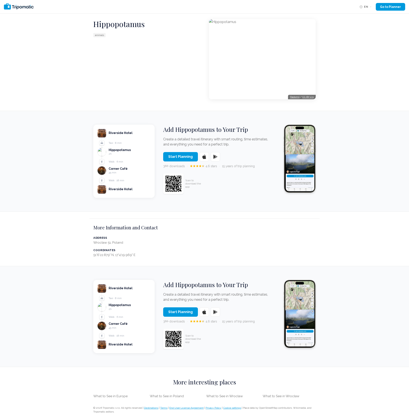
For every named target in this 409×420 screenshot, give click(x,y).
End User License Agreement (186, 407)
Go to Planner (390, 7)
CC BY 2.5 (308, 96)
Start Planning (180, 157)
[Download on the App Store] (204, 156)
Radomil (295, 96)
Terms (163, 407)
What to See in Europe (110, 396)
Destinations (151, 407)
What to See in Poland (167, 396)
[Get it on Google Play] (215, 156)
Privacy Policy (213, 407)
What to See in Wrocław (224, 396)
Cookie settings (232, 407)
